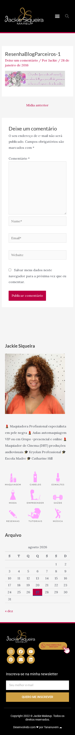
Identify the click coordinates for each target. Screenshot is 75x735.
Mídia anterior (37, 105)
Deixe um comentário (21, 60)
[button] (57, 16)
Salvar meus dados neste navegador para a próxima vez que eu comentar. (37, 276)
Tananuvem (51, 727)
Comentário (19, 158)
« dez (9, 611)
